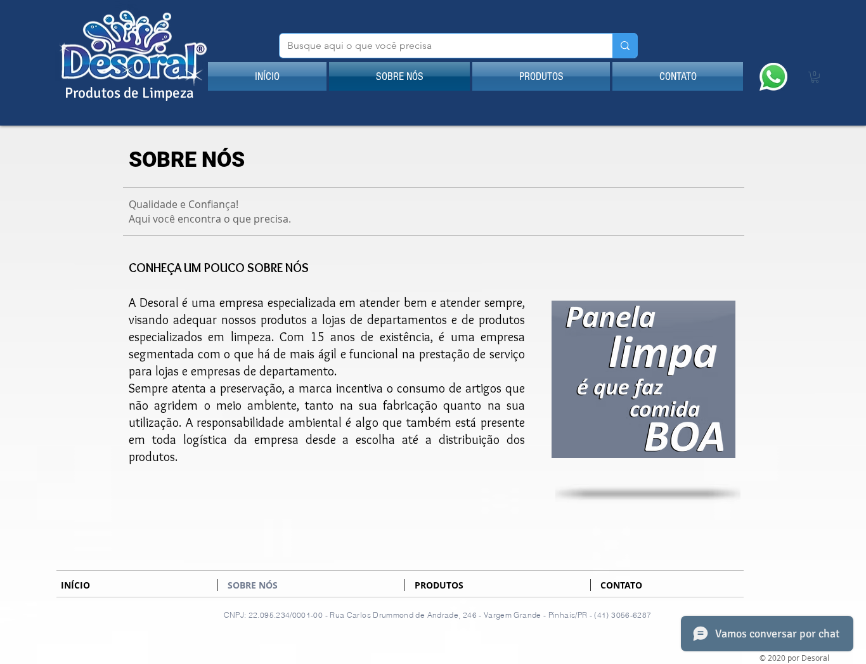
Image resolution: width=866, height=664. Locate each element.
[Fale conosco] (773, 76)
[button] (815, 77)
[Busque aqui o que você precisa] (624, 46)
